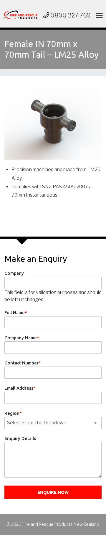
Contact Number (22, 362)
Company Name (21, 337)
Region (13, 413)
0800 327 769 (70, 15)
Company (14, 273)
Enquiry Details (20, 438)
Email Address (20, 388)
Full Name (15, 312)
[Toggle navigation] (98, 15)
